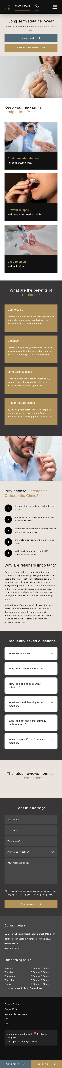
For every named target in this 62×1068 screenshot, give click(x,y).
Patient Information (24, 26)
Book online (44, 1064)
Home (9, 26)
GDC (7, 1018)
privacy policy (47, 894)
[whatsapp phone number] (37, 7)
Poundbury (36, 988)
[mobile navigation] (54, 7)
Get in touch (12, 1064)
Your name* (14, 819)
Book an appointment (28, 47)
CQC (7, 1023)
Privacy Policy (12, 1004)
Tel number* (14, 841)
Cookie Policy (12, 1009)
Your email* (13, 830)
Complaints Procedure (16, 1014)
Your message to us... (19, 863)
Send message (28, 904)
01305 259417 (22, 6)
